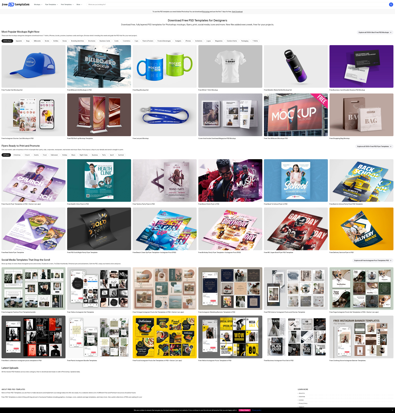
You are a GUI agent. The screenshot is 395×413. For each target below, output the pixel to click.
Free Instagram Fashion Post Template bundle (18, 312)
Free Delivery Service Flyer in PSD (341, 252)
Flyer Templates (50, 4)
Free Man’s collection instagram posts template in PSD (22, 360)
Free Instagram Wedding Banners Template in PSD (216, 312)
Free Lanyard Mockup (141, 138)
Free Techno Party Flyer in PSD (144, 204)
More (78, 4)
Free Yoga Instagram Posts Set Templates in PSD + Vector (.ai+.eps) (354, 312)
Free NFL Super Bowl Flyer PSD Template (278, 252)
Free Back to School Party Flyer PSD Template (346, 204)
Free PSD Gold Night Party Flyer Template (82, 252)
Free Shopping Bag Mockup (339, 138)
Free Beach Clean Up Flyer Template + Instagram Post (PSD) (154, 252)
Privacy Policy (303, 403)
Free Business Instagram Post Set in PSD (278, 360)
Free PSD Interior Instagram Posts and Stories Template (284, 312)
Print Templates (66, 4)
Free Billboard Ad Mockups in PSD (79, 90)
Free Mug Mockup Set (141, 90)
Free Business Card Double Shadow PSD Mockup (347, 90)
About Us (302, 393)
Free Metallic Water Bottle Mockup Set (278, 90)
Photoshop (206, 12)
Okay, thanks (244, 410)
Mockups (37, 4)
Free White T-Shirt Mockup (208, 90)
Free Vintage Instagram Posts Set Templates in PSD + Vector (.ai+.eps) (158, 312)
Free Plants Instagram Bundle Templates (82, 360)
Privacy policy (256, 410)
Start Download (237, 12)
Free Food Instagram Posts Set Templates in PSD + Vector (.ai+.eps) (157, 360)
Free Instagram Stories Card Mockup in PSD (18, 138)
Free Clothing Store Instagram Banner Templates (347, 360)
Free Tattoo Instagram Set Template (80, 312)
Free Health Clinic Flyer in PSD (78, 204)
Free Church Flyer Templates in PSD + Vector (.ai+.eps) (21, 204)
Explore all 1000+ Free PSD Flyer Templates (373, 146)
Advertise (302, 396)
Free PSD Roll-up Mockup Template (80, 138)
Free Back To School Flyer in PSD (275, 204)
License (301, 400)
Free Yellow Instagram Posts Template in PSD (214, 360)
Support (301, 407)
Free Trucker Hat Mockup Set (12, 90)
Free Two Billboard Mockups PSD (276, 138)
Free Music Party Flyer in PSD (208, 204)
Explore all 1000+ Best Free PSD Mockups (374, 32)
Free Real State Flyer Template (13, 252)
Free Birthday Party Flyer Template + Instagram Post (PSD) (219, 252)
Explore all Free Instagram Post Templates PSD (371, 260)
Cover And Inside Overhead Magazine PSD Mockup (217, 138)
